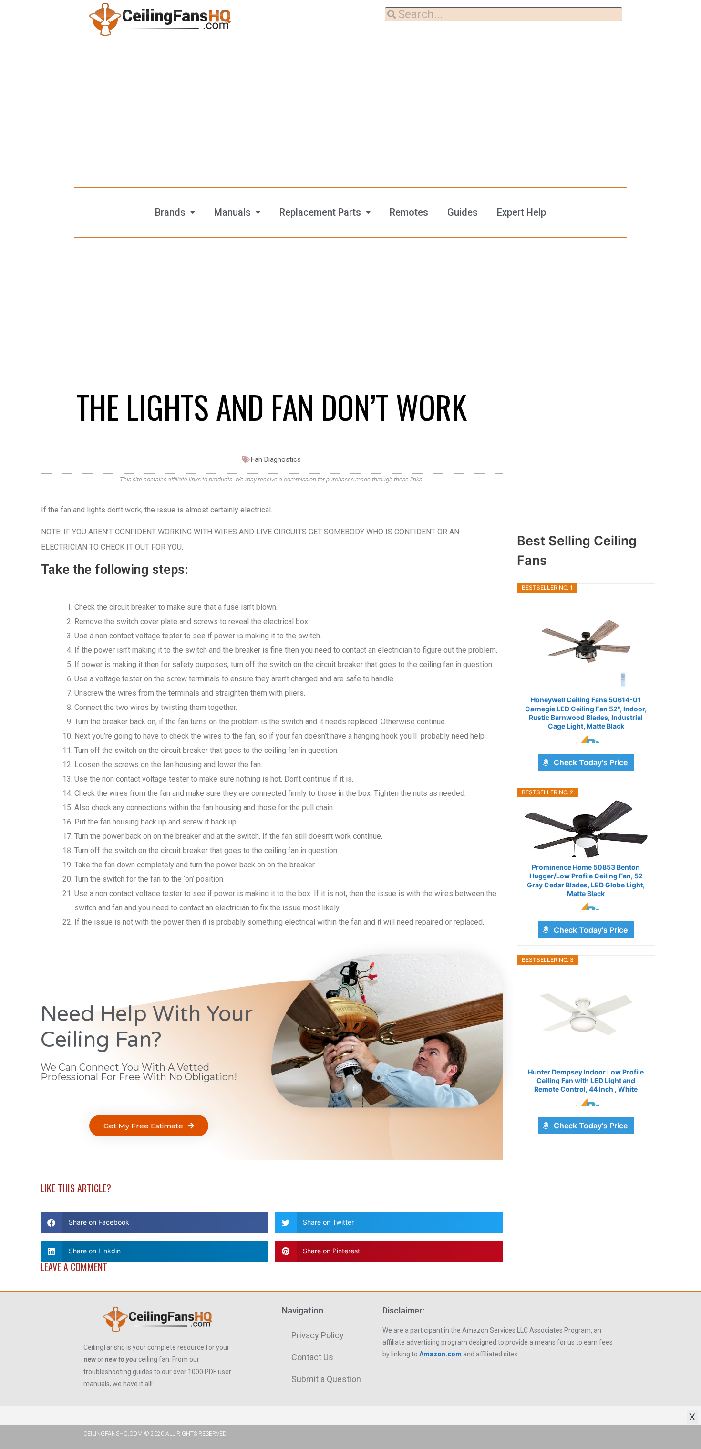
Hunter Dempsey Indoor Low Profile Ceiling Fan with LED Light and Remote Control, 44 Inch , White (586, 1080)
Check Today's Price (591, 762)
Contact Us (312, 1357)
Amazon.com (440, 1354)
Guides (462, 212)
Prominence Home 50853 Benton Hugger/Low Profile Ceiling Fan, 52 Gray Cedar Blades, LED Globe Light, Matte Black (586, 880)
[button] (148, 1125)
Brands (170, 212)
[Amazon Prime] (586, 739)
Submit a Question (326, 1379)
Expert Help (521, 212)
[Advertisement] (350, 110)
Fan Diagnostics (276, 459)
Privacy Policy (317, 1335)
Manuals (232, 212)
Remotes (409, 212)
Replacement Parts (320, 212)
